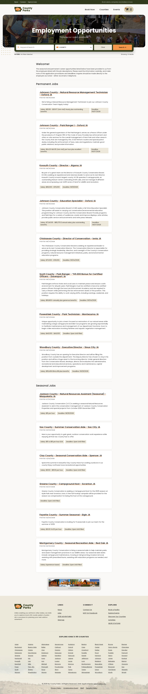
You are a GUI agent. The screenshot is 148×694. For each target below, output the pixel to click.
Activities (111, 620)
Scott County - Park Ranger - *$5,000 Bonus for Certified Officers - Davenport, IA (71, 275)
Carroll (70, 647)
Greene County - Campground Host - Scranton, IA (67, 483)
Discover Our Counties (117, 616)
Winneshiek (86, 672)
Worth (110, 672)
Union (97, 670)
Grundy (30, 656)
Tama (70, 670)
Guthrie (44, 656)
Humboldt (18, 658)
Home (69, 24)
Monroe (71, 664)
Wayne (43, 672)
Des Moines (32, 653)
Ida (29, 658)
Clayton (57, 650)
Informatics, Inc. (100, 684)
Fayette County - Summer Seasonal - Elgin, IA (65, 514)
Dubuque (58, 653)
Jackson (58, 658)
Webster (58, 672)
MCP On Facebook (90, 613)
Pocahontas (59, 667)
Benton (84, 644)
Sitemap (61, 620)
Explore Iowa (32, 2)
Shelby (30, 670)
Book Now (90, 9)
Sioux (43, 670)
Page (17, 667)
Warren (17, 672)
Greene (17, 656)
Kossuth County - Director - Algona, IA (61, 165)
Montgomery (86, 664)
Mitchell (44, 664)
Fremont (125, 653)
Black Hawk (99, 644)
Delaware (18, 653)
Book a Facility (114, 610)
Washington (32, 672)
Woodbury (98, 672)
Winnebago (72, 672)
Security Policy (91, 688)
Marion (124, 661)
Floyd (97, 653)
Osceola (125, 664)
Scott (16, 670)
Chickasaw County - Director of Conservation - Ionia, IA (70, 238)
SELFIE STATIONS (114, 623)
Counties (104, 9)
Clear (103, 47)
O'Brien (110, 664)
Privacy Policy (56, 688)
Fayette (84, 653)
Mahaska (111, 661)
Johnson (98, 658)
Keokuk (124, 658)
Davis (110, 650)
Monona (58, 664)
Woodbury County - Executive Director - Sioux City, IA (69, 347)
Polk (69, 667)
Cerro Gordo (112, 647)
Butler (43, 647)
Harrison (98, 656)
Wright (124, 672)
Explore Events (113, 613)
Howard (124, 656)
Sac (123, 667)
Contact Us (87, 610)
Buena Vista (32, 647)
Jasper (70, 658)
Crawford (85, 650)
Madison (98, 661)
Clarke (30, 650)
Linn (42, 661)
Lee (29, 661)
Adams (30, 644)
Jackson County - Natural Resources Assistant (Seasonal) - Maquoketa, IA (73, 395)
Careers (23, 2)
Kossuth (17, 661)
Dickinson (44, 653)
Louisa (57, 661)
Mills (29, 664)
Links (59, 613)
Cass (83, 647)
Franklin (111, 653)
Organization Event (70, 688)
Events (116, 9)
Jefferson (85, 658)
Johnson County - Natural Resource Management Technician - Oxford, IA (74, 93)
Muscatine (98, 664)
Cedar (97, 647)
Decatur (124, 650)
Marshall (18, 664)
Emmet (70, 653)
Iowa (43, 658)
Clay (43, 650)
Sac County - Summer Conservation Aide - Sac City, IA (70, 427)
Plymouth (44, 667)
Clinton (70, 650)
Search (121, 47)
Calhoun (58, 647)
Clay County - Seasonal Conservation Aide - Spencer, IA (71, 455)
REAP (82, 688)
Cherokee (125, 647)
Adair (17, 644)
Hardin (84, 656)
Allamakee (45, 644)
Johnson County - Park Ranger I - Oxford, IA (64, 125)
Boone (110, 644)
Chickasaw (19, 650)
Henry (110, 656)
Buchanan (18, 647)
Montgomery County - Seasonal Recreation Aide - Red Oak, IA (74, 543)
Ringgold (111, 667)
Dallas (97, 650)
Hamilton (58, 656)
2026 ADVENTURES (64, 616)
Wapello (125, 670)
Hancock (71, 656)
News (16, 2)
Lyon (83, 661)
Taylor (84, 670)
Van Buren (112, 670)
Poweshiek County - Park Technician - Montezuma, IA (69, 314)
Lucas (70, 661)
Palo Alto (31, 667)
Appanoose (59, 644)
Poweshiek (99, 667)
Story (56, 670)
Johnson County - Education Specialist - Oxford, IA (68, 200)
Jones (110, 658)
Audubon (71, 644)
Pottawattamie (87, 667)
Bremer (124, 644)
